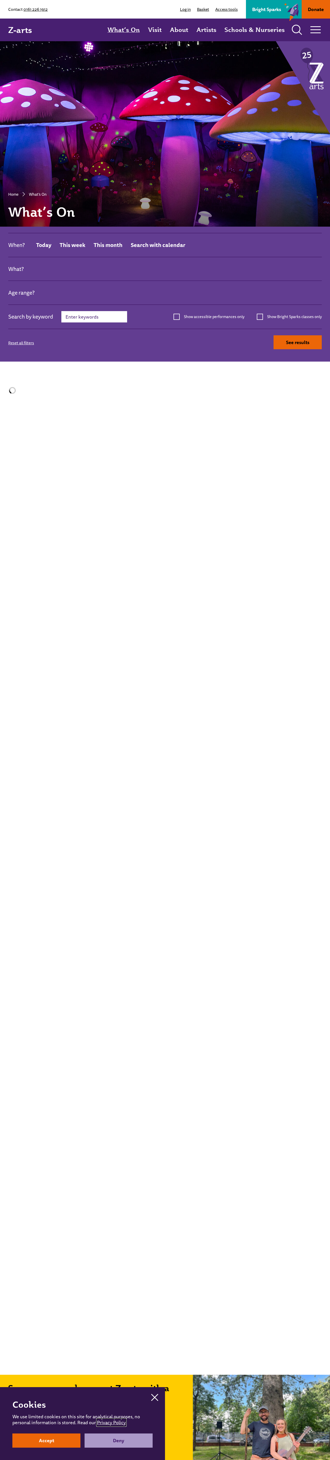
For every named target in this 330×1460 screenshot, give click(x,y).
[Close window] (154, 1397)
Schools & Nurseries (255, 29)
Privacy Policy (111, 1422)
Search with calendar (158, 245)
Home (13, 194)
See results (297, 342)
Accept (46, 1440)
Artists (206, 29)
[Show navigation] (315, 30)
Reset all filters (21, 343)
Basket (203, 9)
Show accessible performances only (214, 316)
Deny (118, 1440)
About (179, 29)
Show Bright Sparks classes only (294, 316)
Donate (316, 9)
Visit (155, 29)
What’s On (124, 29)
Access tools (226, 9)
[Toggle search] (297, 30)
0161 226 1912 (35, 9)
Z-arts (20, 30)
